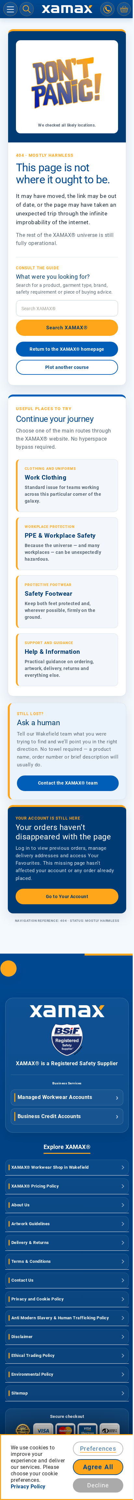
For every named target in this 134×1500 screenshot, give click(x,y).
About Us (20, 1204)
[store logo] (67, 9)
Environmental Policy (32, 1374)
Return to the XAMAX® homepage (67, 349)
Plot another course (67, 367)
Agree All (98, 1467)
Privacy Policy (28, 1486)
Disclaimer (22, 1336)
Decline (98, 1485)
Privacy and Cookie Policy (37, 1299)
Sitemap (19, 1393)
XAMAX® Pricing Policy (35, 1186)
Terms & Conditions (31, 1261)
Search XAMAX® (67, 328)
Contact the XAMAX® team (68, 783)
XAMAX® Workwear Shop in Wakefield (50, 1167)
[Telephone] (107, 9)
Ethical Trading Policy (33, 1355)
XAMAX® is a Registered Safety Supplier (67, 1063)
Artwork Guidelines (30, 1223)
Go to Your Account (67, 896)
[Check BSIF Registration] (67, 1054)
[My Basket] (124, 9)
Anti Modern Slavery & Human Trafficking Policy (60, 1317)
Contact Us (22, 1280)
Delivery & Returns (30, 1242)
